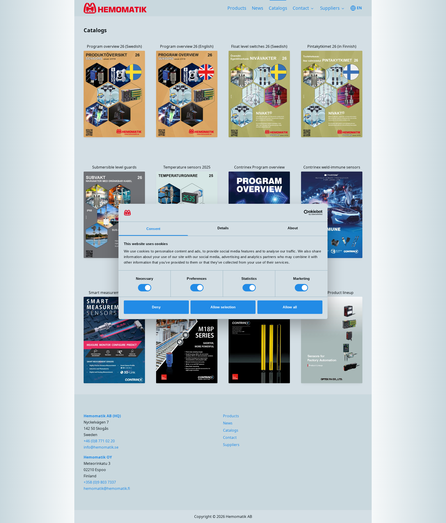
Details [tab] (223, 228)
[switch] (196, 287)
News (257, 8)
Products (236, 8)
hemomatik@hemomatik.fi (107, 488)
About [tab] (293, 228)
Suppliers (330, 8)
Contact (301, 8)
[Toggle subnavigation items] (312, 8)
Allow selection (223, 307)
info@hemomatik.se (101, 447)
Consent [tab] (153, 229)
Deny (156, 307)
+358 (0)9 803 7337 (100, 482)
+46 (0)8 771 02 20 (99, 440)
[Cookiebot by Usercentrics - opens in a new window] (302, 212)
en (359, 7)
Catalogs (278, 8)
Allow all (290, 307)
